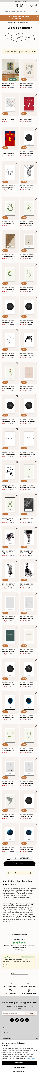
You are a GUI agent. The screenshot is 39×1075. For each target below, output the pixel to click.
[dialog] (19, 1057)
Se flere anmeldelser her (19, 974)
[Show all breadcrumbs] (4, 22)
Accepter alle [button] (19, 1062)
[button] (19, 1072)
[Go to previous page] (8, 873)
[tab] (31, 6)
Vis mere (19, 864)
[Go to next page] (31, 873)
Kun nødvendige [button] (20, 1067)
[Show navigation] (3, 5)
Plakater (11, 22)
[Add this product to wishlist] (17, 60)
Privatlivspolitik (30, 1058)
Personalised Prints (22, 22)
